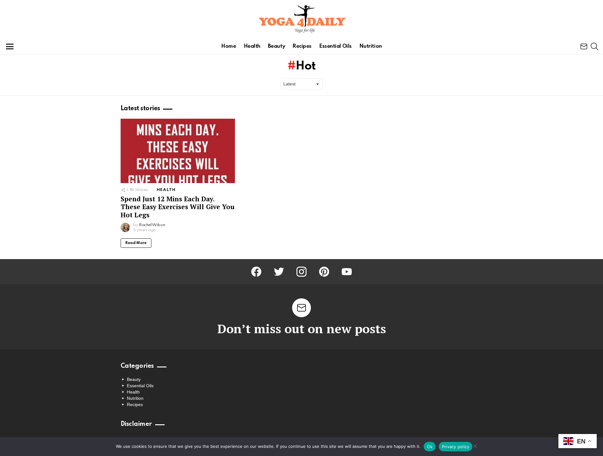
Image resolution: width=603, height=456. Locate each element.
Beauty (276, 46)
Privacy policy (456, 446)
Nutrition (370, 46)
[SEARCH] (594, 46)
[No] (475, 445)
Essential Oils (335, 46)
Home (228, 46)
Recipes (302, 46)
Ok (429, 446)
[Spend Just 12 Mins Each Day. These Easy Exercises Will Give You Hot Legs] (178, 151)
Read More (136, 243)
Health (252, 46)
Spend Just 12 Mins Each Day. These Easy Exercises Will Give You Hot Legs (178, 206)
